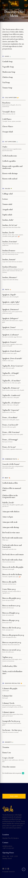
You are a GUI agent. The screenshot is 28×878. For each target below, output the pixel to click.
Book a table (14, 796)
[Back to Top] (23, 869)
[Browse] (2, 2)
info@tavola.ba (7, 846)
